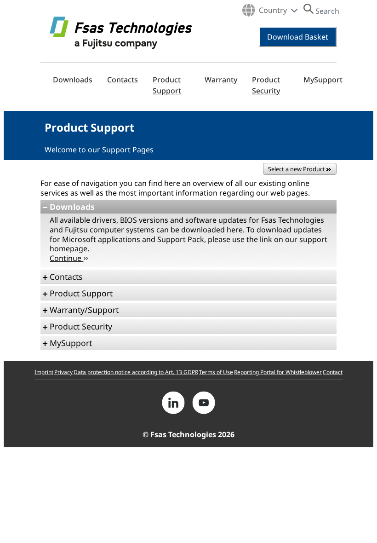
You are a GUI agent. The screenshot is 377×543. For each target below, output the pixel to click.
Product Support (167, 85)
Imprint (43, 372)
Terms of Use (216, 372)
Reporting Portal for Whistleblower (278, 372)
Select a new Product (297, 169)
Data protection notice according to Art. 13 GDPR (136, 372)
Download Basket (297, 37)
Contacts (122, 80)
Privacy (63, 372)
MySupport (323, 80)
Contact (333, 372)
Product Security (266, 85)
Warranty (221, 80)
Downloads (72, 80)
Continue (66, 258)
